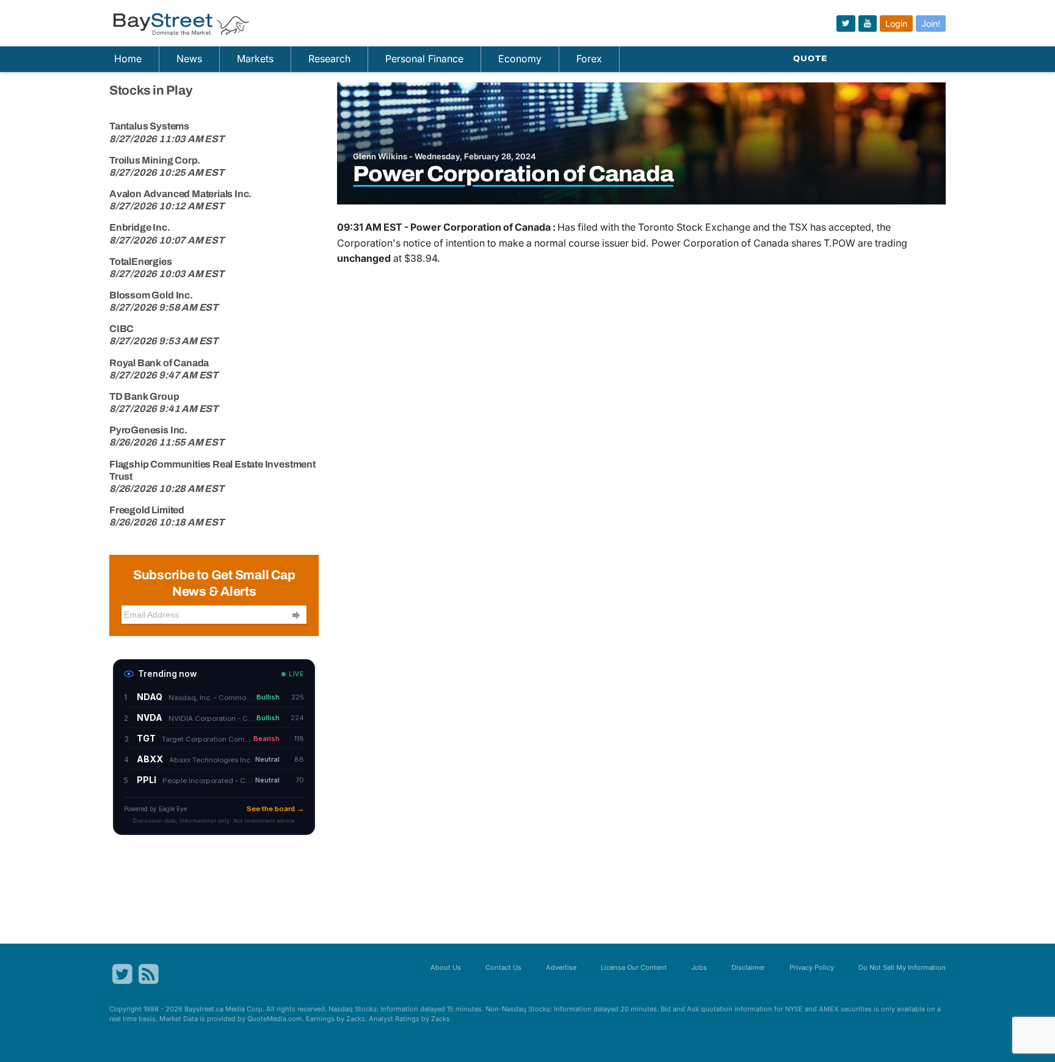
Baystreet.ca (203, 1009)
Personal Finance (424, 58)
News (189, 58)
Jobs (699, 967)
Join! (930, 23)
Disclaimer (748, 967)
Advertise (561, 967)
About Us (445, 967)
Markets (255, 58)
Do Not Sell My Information (902, 967)
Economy (520, 58)
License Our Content (634, 967)
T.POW (839, 243)
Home (128, 58)
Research (329, 58)
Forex (589, 58)
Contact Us (503, 967)
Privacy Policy (811, 967)
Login (896, 23)
